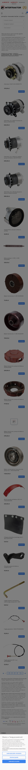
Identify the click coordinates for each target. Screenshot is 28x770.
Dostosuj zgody (14, 757)
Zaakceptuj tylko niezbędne (14, 753)
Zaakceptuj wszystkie (14, 761)
